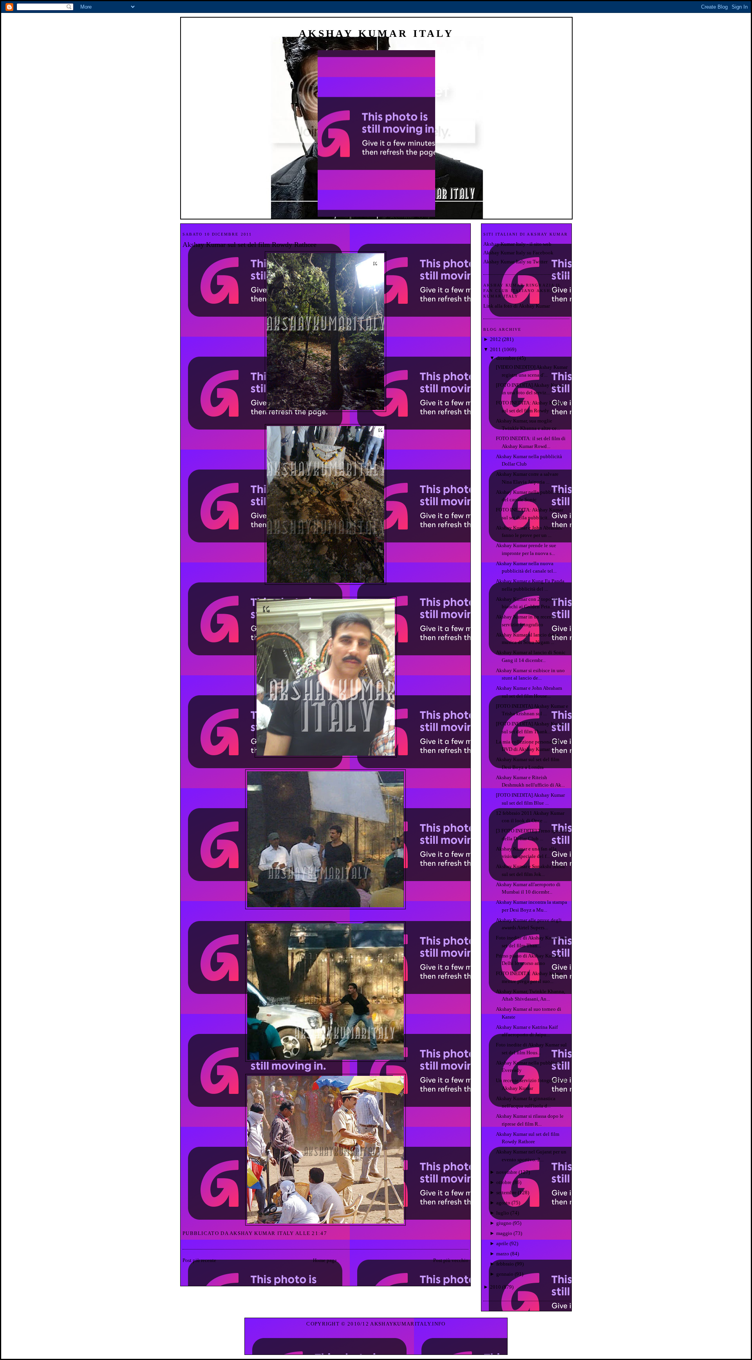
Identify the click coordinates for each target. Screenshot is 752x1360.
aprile (502, 1243)
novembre (506, 1172)
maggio (504, 1233)
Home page (325, 1260)
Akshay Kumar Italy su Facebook (518, 253)
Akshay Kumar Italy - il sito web (517, 244)
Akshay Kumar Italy (376, 33)
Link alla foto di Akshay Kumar (516, 306)
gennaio (504, 1274)
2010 (495, 1287)
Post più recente (199, 1260)
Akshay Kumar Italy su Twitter (515, 262)
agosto (503, 1203)
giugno (504, 1223)
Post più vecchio (450, 1260)
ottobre (504, 1182)
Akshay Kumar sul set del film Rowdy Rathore (249, 244)
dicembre (506, 358)
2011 (495, 349)
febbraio (505, 1264)
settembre (506, 1192)
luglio (502, 1213)
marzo (502, 1254)
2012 (495, 339)
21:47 (319, 1233)
